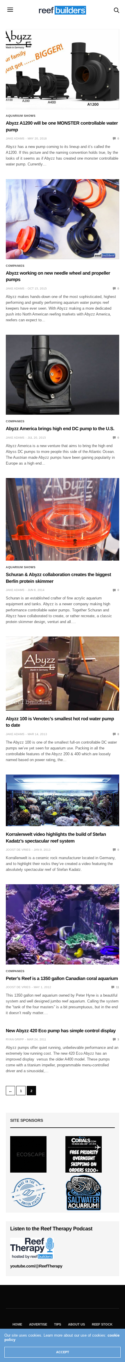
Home (17, 1324)
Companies (15, 265)
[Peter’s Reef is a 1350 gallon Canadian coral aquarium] (62, 924)
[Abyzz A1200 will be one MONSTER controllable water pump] (62, 69)
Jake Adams (15, 138)
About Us (76, 1324)
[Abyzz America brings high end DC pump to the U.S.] (62, 375)
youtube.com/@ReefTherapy (36, 1266)
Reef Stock (102, 1324)
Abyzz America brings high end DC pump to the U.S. (60, 428)
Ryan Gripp (15, 1039)
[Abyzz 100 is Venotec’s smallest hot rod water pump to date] (62, 673)
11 (117, 987)
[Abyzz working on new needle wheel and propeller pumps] (62, 219)
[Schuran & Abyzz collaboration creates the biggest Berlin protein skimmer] (62, 519)
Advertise (38, 1324)
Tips (57, 1324)
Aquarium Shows (20, 115)
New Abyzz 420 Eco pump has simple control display (61, 1030)
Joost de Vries (18, 849)
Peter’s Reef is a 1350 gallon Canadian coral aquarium (62, 978)
